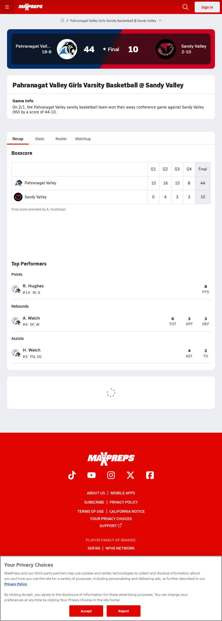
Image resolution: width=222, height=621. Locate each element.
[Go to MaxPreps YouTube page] (91, 476)
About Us (96, 492)
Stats (39, 138)
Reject (123, 610)
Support (108, 525)
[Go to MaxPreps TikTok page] (72, 476)
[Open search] (185, 7)
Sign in (207, 7)
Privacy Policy (124, 502)
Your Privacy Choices (111, 518)
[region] (111, 588)
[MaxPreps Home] (30, 7)
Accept (86, 610)
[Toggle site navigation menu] (7, 7)
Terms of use (90, 511)
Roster (61, 138)
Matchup (83, 138)
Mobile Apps (122, 492)
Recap (17, 138)
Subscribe (94, 502)
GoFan (94, 548)
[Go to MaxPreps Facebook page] (150, 476)
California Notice (127, 511)
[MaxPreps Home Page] (62, 20)
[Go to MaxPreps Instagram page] (111, 476)
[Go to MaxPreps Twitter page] (130, 476)
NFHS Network (120, 548)
